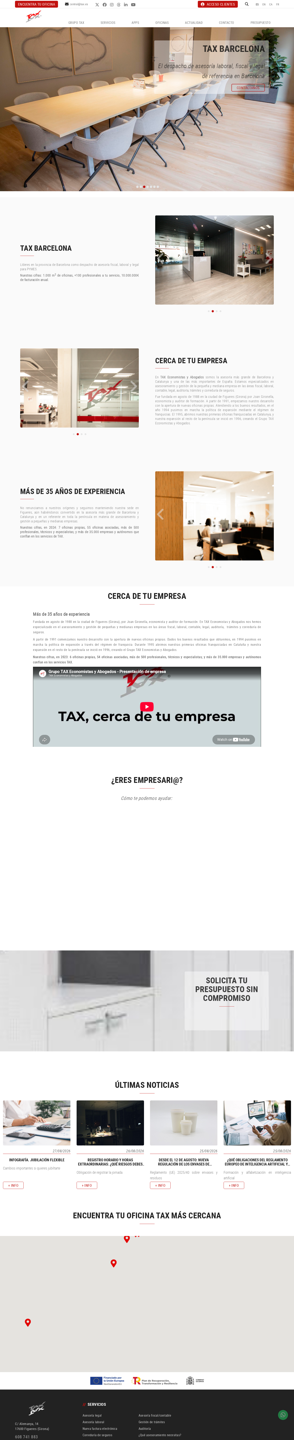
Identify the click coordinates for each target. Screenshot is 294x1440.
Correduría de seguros (97, 1435)
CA (271, 4)
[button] (154, 258)
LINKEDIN (126, 5)
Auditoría (145, 1428)
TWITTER (97, 5)
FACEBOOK (105, 5)
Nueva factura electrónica (100, 1428)
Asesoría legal (92, 1415)
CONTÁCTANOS (237, 1022)
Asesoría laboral (93, 1422)
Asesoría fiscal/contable (155, 1415)
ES (257, 4)
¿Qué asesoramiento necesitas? (160, 1435)
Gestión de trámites (152, 1422)
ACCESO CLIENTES (221, 4)
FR (277, 4)
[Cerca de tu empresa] (79, 388)
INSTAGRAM (112, 5)
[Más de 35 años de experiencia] (214, 515)
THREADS (119, 5)
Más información (42, 88)
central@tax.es (79, 4)
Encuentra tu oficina (36, 4)
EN (264, 4)
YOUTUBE (134, 5)
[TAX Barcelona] (214, 259)
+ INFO (25, 551)
